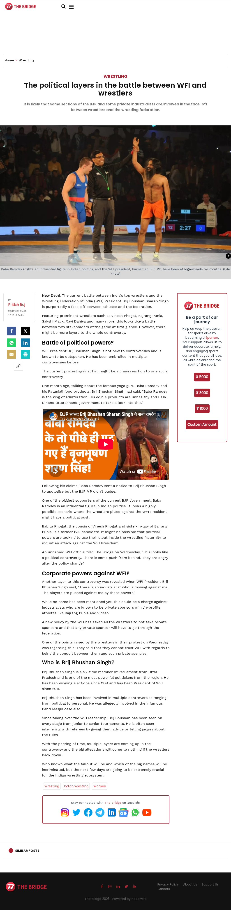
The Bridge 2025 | (98, 899)
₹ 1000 (202, 408)
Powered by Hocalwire (129, 899)
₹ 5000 (202, 376)
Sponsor (212, 337)
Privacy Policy (168, 884)
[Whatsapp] (11, 342)
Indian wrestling (76, 786)
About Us (190, 884)
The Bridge (113, 802)
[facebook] (11, 331)
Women (99, 786)
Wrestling (115, 76)
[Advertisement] (115, 40)
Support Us (210, 884)
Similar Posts (27, 850)
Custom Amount (202, 424)
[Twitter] (25, 331)
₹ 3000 (202, 392)
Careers (163, 889)
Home (9, 60)
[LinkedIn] (25, 342)
